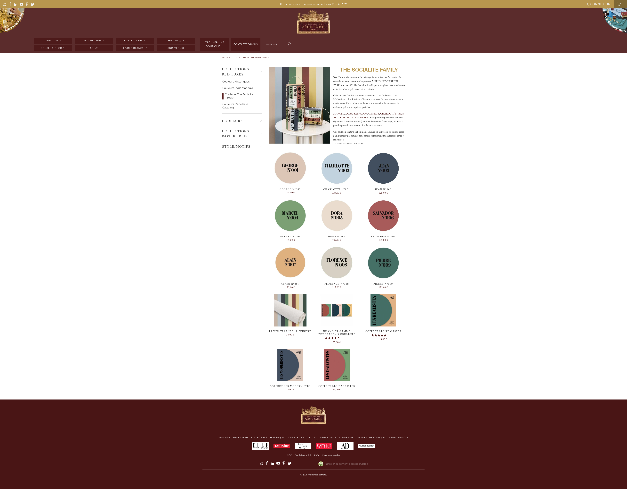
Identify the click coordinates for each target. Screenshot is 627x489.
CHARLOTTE (388, 114)
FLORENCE (349, 118)
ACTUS (94, 48)
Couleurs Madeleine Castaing (235, 106)
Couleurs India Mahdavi (237, 88)
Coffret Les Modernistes (290, 365)
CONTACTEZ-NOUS (398, 437)
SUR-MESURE (176, 48)
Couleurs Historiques (236, 81)
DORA (349, 114)
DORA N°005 (336, 215)
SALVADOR (360, 114)
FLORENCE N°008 (336, 263)
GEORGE (373, 114)
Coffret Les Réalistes (383, 310)
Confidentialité (303, 455)
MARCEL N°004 (290, 215)
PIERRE (363, 118)
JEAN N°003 (383, 168)
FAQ (316, 455)
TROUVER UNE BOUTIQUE (214, 44)
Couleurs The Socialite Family (239, 96)
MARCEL (338, 114)
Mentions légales (331, 455)
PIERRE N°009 (383, 263)
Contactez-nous (245, 44)
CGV (289, 455)
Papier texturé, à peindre (290, 310)
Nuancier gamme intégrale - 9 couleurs (336, 310)
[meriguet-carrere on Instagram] (4, 4)
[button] (332, 338)
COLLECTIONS (133, 40)
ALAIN (337, 118)
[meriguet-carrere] (313, 22)
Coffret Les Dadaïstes (336, 365)
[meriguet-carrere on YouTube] (21, 4)
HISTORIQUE (176, 40)
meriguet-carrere (317, 474)
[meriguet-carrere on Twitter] (32, 4)
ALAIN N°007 (290, 263)
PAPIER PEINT (92, 40)
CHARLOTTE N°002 (336, 168)
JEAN (401, 114)
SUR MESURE (346, 437)
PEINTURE (52, 40)
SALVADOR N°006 (383, 215)
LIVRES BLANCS (134, 48)
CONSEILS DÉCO (52, 48)
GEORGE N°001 (290, 168)
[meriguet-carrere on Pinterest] (27, 4)
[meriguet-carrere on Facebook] (10, 4)
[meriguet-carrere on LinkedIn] (15, 4)
